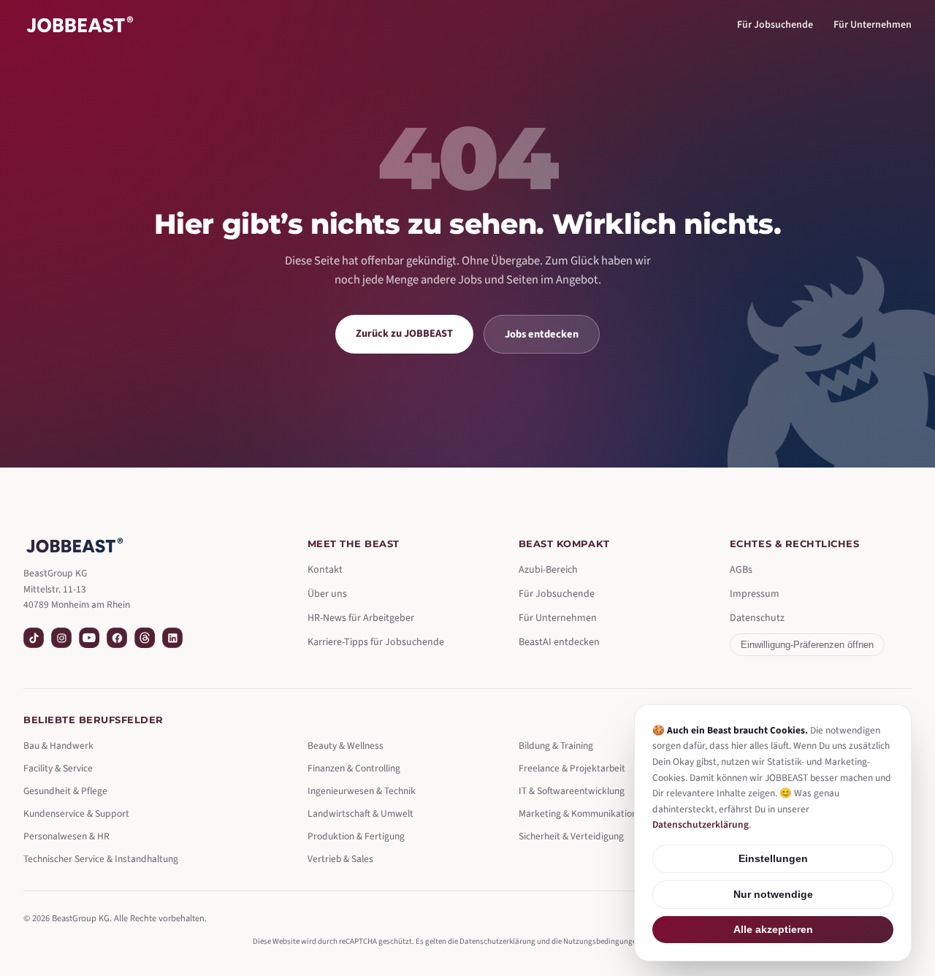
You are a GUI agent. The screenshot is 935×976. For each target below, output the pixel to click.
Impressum (754, 594)
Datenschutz (757, 618)
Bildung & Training (556, 745)
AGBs (741, 570)
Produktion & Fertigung (356, 836)
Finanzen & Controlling (354, 768)
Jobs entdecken (542, 334)
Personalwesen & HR (66, 836)
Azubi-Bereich (548, 570)
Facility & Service (58, 768)
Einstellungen (773, 858)
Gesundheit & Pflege (65, 791)
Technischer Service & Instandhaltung (100, 859)
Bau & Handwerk (58, 745)
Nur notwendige (773, 894)
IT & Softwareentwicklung (572, 791)
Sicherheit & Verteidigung (571, 836)
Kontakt (325, 570)
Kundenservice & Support (76, 813)
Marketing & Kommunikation (578, 813)
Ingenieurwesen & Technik (362, 791)
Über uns (327, 594)
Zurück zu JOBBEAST (404, 333)
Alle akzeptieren (773, 929)
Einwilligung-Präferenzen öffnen (807, 644)
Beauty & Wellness (345, 745)
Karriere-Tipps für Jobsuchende (376, 642)
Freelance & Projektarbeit (572, 768)
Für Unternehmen (872, 25)
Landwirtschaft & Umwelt (360, 813)
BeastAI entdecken (559, 642)
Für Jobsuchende (775, 25)
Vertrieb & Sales (340, 859)
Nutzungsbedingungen (602, 941)
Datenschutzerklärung (497, 941)
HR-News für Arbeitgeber (361, 618)
